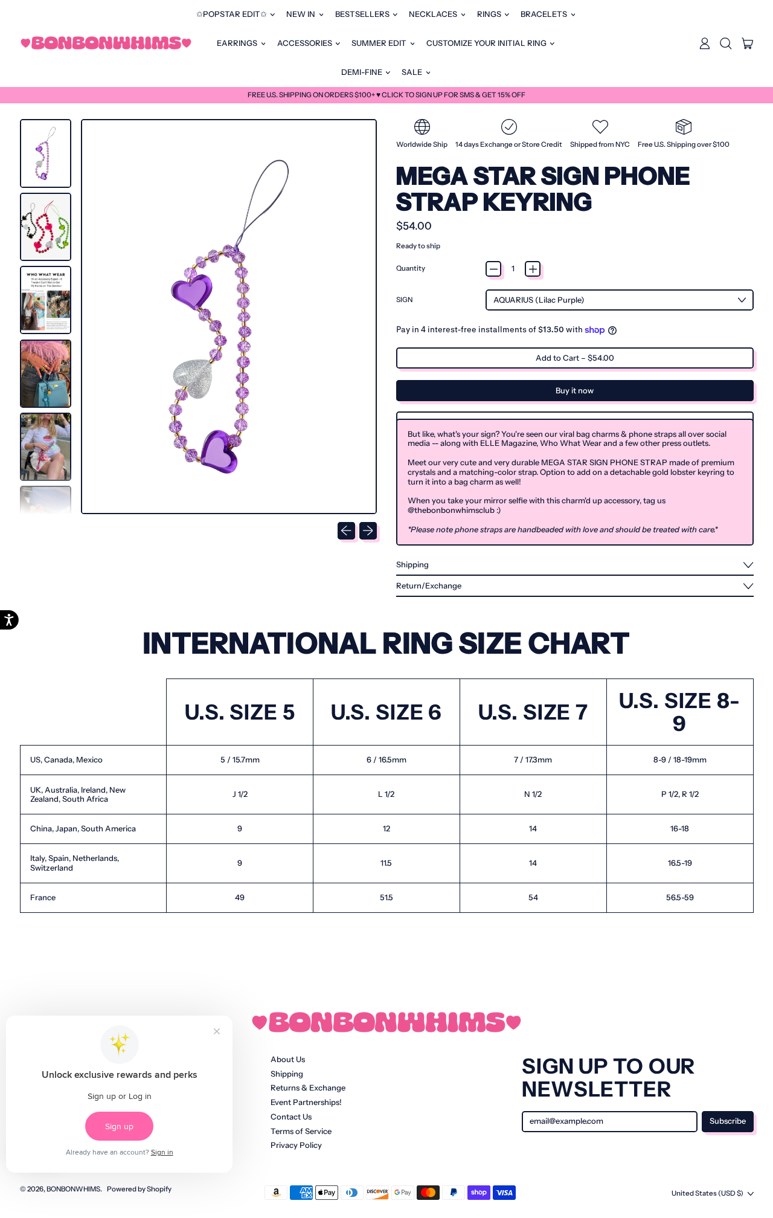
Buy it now (575, 390)
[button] (726, 43)
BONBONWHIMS (73, 1189)
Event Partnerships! (306, 1102)
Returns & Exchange (308, 1087)
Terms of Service (301, 1131)
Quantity (410, 268)
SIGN (404, 300)
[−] (493, 269)
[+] (532, 269)
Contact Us (291, 1116)
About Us (288, 1059)
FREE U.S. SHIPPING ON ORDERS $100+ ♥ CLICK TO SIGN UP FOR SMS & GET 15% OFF (386, 95)
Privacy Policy (296, 1145)
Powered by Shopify (139, 1189)
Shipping (287, 1073)
